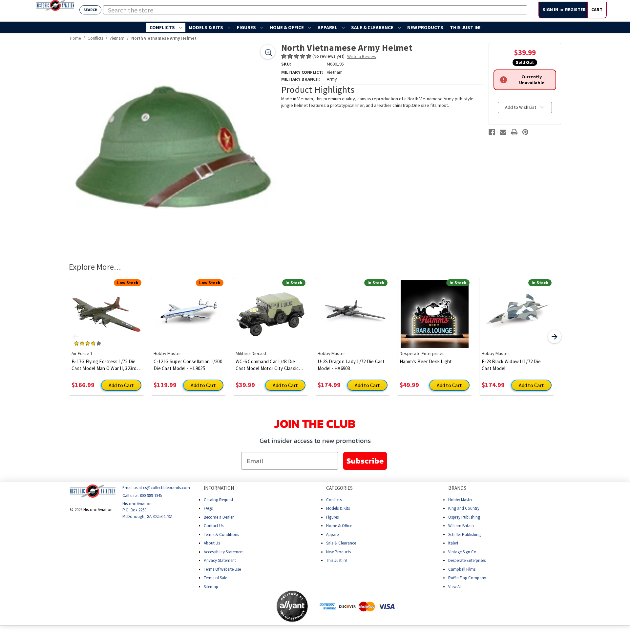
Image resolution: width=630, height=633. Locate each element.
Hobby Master (460, 500)
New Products (425, 27)
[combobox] (315, 9)
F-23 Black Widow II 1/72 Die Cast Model (511, 364)
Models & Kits (206, 27)
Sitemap (211, 586)
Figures (247, 27)
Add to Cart (121, 385)
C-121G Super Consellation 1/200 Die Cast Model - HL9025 (188, 364)
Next (554, 336)
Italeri (453, 543)
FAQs (208, 508)
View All (455, 586)
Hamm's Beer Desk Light (426, 361)
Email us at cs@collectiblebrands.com (156, 487)
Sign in (550, 9)
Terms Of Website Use (222, 569)
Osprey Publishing (464, 517)
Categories (339, 488)
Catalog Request (218, 500)
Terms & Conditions (221, 534)
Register (575, 9)
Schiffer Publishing (464, 534)
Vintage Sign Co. (462, 552)
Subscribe (365, 460)
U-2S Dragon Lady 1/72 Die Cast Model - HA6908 (351, 364)
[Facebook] (492, 132)
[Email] (503, 132)
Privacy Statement (220, 560)
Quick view (106, 309)
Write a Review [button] (361, 56)
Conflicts (163, 27)
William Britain (461, 525)
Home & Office (287, 27)
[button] (250, 606)
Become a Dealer (219, 517)
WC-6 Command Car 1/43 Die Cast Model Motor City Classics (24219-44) (268, 365)
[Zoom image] (268, 52)
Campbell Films (461, 569)
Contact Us (213, 525)
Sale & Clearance (372, 27)
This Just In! (465, 27)
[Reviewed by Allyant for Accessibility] (292, 606)
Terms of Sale (215, 578)
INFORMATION (219, 488)
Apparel (328, 27)
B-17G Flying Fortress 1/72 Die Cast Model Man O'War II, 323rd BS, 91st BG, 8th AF (104, 365)
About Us (212, 543)
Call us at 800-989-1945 (142, 495)
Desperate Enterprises (467, 560)
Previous (75, 336)
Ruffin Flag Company (467, 578)
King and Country (463, 508)
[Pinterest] (525, 132)
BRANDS (457, 488)
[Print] (514, 132)
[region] (173, 146)
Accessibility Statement (224, 552)
